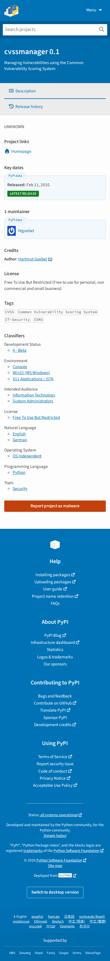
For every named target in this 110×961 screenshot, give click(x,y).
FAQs (55, 603)
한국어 (85, 926)
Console (20, 367)
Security (20, 488)
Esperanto (67, 926)
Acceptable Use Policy (52, 785)
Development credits (52, 725)
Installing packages (53, 575)
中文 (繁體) (98, 921)
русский (35, 926)
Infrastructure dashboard (53, 642)
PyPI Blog (52, 635)
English (19, 434)
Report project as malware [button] (55, 506)
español (37, 916)
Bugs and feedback (55, 696)
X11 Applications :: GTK (33, 379)
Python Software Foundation (76, 850)
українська (21, 921)
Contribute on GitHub (53, 703)
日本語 (69, 916)
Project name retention (53, 596)
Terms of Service (52, 757)
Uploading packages (52, 582)
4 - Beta (20, 350)
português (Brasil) (92, 916)
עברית (51, 926)
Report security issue (55, 764)
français (54, 916)
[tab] (55, 91)
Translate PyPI (53, 710)
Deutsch (58, 921)
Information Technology (34, 395)
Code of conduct (52, 771)
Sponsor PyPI (55, 717)
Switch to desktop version (55, 892)
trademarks (33, 850)
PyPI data (15, 175)
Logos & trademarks (55, 657)
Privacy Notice (53, 778)
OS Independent (27, 456)
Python (19, 472)
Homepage (21, 151)
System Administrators (33, 401)
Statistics (55, 649)
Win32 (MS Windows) (31, 373)
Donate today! (55, 835)
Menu (91, 10)
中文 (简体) (77, 921)
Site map (55, 865)
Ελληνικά (40, 921)
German (20, 440)
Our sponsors (55, 664)
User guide (52, 589)
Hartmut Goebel (32, 259)
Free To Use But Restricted (36, 417)
